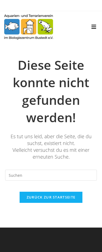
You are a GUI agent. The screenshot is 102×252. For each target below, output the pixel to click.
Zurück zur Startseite (51, 197)
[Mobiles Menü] (94, 27)
